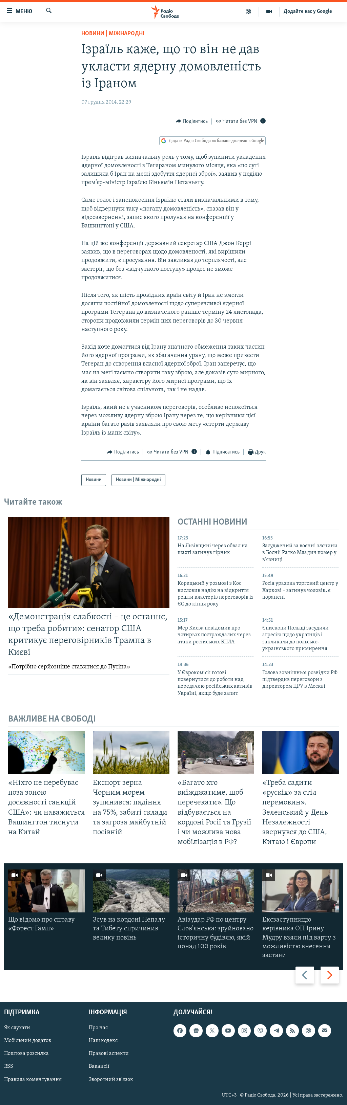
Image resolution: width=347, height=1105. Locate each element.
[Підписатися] (324, 1030)
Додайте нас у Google (308, 11)
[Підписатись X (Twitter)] (212, 1030)
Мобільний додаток (28, 1041)
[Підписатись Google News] (195, 1030)
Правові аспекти (109, 1054)
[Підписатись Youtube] (228, 1030)
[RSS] (292, 1030)
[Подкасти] (248, 11)
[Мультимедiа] (269, 11)
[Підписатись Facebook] (180, 1030)
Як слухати (17, 1028)
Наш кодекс (103, 1041)
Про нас (98, 1028)
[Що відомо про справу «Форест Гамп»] (46, 890)
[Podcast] (308, 1030)
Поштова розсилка (26, 1054)
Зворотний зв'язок (111, 1079)
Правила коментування (33, 1079)
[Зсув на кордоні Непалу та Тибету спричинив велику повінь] (131, 890)
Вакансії (99, 1066)
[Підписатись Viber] (260, 1030)
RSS (8, 1066)
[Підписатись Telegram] (276, 1030)
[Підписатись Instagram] (244, 1030)
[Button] (192, 121)
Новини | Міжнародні (112, 34)
